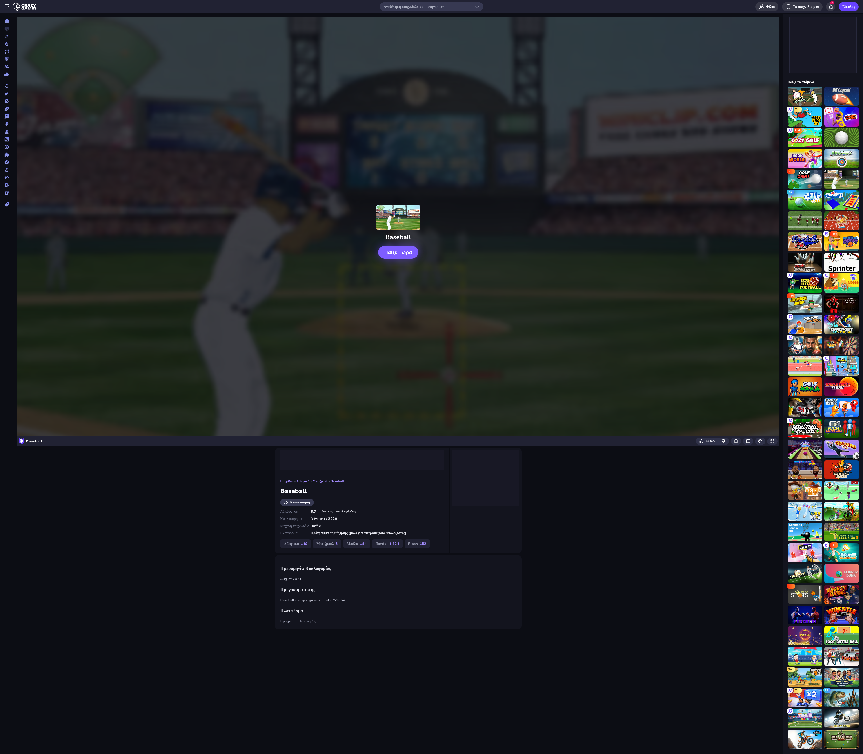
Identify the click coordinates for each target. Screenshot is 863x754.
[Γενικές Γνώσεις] (6, 116)
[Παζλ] (6, 155)
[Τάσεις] (6, 44)
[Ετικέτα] (6, 204)
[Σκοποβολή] (6, 177)
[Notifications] (830, 6)
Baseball (337, 481)
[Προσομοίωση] (6, 170)
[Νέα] (6, 36)
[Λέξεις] (6, 139)
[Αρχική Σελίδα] (6, 21)
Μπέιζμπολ (320, 481)
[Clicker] (6, 93)
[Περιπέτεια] (6, 162)
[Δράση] (6, 124)
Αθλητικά (302, 481)
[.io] (6, 101)
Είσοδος (848, 6)
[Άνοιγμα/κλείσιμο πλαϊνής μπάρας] (7, 6)
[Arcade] (6, 86)
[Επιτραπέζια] (6, 132)
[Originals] (6, 59)
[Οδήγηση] (6, 147)
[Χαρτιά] (6, 193)
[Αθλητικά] (6, 109)
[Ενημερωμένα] (6, 51)
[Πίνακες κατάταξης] (6, 74)
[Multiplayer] (6, 67)
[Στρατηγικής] (6, 185)
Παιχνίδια (286, 481)
